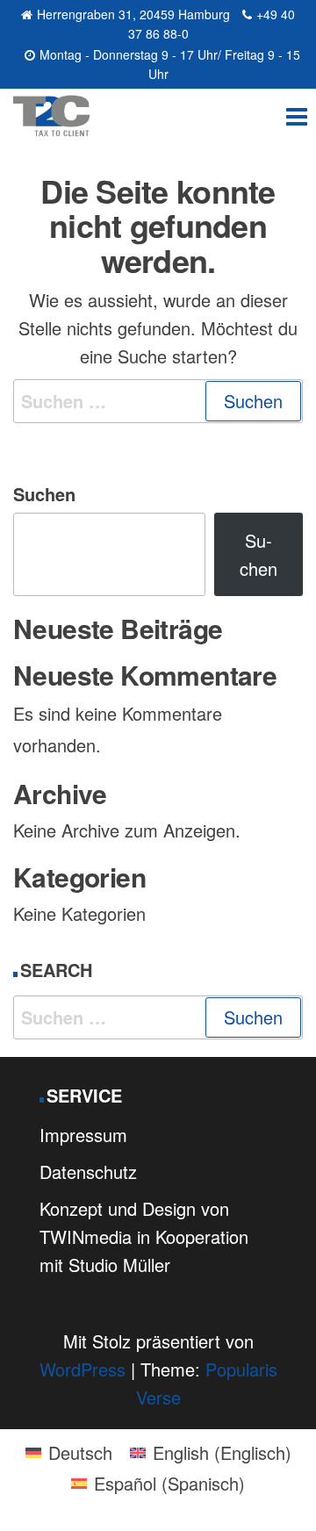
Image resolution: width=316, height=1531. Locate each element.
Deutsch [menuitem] (80, 1452)
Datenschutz (88, 1171)
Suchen (44, 494)
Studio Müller (119, 1264)
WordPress (83, 1369)
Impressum (83, 1134)
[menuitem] (69, 1452)
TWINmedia (86, 1236)
